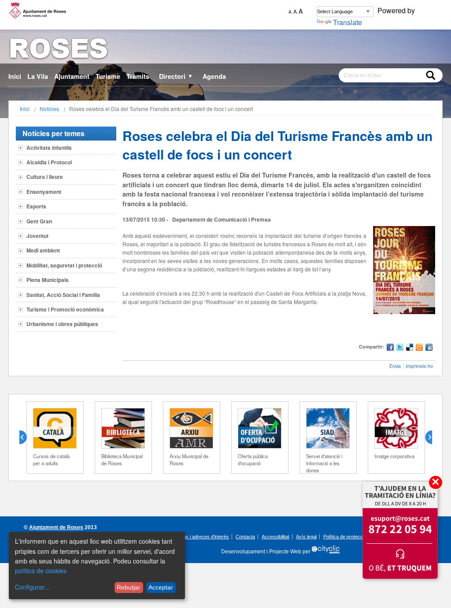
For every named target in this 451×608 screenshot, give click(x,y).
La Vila (37, 76)
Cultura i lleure (44, 177)
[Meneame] (419, 348)
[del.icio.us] (409, 348)
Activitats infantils (49, 148)
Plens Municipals (47, 280)
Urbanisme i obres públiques (62, 324)
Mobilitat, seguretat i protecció (64, 265)
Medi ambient (43, 250)
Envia (395, 366)
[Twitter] (399, 348)
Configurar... (32, 586)
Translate (347, 22)
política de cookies (41, 570)
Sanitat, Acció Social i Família (63, 295)
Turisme (108, 76)
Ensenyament (43, 192)
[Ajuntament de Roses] (225, 50)
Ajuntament (71, 76)
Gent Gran (39, 221)
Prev (26, 437)
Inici (14, 76)
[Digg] (429, 348)
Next (425, 437)
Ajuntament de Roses (56, 527)
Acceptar (160, 587)
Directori (176, 76)
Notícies (49, 108)
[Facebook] (390, 348)
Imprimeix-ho (419, 366)
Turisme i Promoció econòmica (65, 309)
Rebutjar (128, 587)
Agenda (214, 76)
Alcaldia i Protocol (49, 162)
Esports (36, 206)
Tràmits (137, 76)
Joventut (37, 236)
